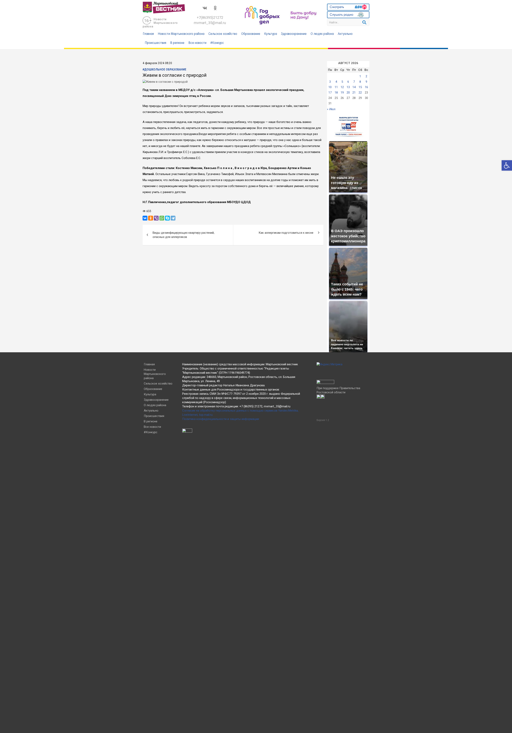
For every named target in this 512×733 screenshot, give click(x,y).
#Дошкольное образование (164, 69)
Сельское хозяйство (222, 34)
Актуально (345, 34)
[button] (507, 165)
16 (366, 87)
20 (348, 92)
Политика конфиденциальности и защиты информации (220, 419)
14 (354, 87)
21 (354, 92)
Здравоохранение (294, 34)
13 (348, 87)
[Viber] (156, 218)
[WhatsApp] (161, 218)
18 (336, 92)
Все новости (197, 43)
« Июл (331, 109)
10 (330, 87)
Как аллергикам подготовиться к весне (286, 233)
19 (342, 92)
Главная (148, 34)
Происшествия (155, 43)
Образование (250, 34)
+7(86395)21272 (210, 17)
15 (360, 87)
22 (360, 92)
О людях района (322, 34)
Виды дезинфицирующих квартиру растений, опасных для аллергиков (183, 235)
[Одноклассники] (150, 218)
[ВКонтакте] (145, 218)
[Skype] (167, 218)
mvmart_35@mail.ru (210, 23)
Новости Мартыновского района (160, 23)
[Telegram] (173, 218)
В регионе (177, 43)
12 (342, 87)
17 (330, 92)
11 (336, 87)
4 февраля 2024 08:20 (157, 63)
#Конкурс (217, 43)
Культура (270, 34)
